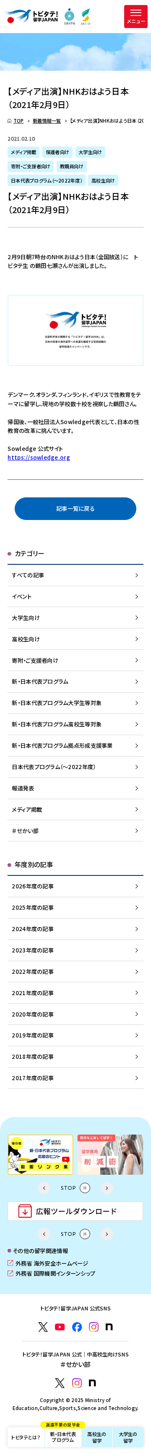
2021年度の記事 (32, 992)
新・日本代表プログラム (63, 1435)
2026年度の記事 (32, 886)
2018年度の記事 (32, 1056)
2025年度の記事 (32, 907)
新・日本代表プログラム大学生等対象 (57, 702)
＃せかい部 (25, 830)
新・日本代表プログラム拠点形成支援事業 (62, 745)
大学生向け (25, 617)
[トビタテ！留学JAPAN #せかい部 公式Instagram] (77, 1383)
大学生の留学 (128, 1437)
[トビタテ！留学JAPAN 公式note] (109, 1326)
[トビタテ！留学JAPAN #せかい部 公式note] (92, 1383)
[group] (40, 1155)
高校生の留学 (96, 1437)
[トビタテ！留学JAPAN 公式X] (43, 1327)
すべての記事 (28, 575)
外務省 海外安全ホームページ (48, 1263)
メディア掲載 (27, 809)
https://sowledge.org (39, 457)
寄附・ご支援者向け (35, 660)
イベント (21, 596)
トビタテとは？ (25, 1437)
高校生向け (25, 639)
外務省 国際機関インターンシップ (51, 1273)
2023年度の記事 (32, 950)
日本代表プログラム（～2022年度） (54, 766)
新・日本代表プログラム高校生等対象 (57, 724)
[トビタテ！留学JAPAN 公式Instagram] (94, 1327)
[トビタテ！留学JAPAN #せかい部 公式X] (60, 1383)
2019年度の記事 (32, 1035)
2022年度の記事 (32, 971)
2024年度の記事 (32, 928)
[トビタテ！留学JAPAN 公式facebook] (77, 1327)
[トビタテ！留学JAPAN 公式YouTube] (60, 1327)
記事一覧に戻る (75, 508)
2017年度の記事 (32, 1077)
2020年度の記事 (32, 1014)
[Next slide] (107, 1188)
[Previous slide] (44, 1188)
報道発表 (23, 788)
